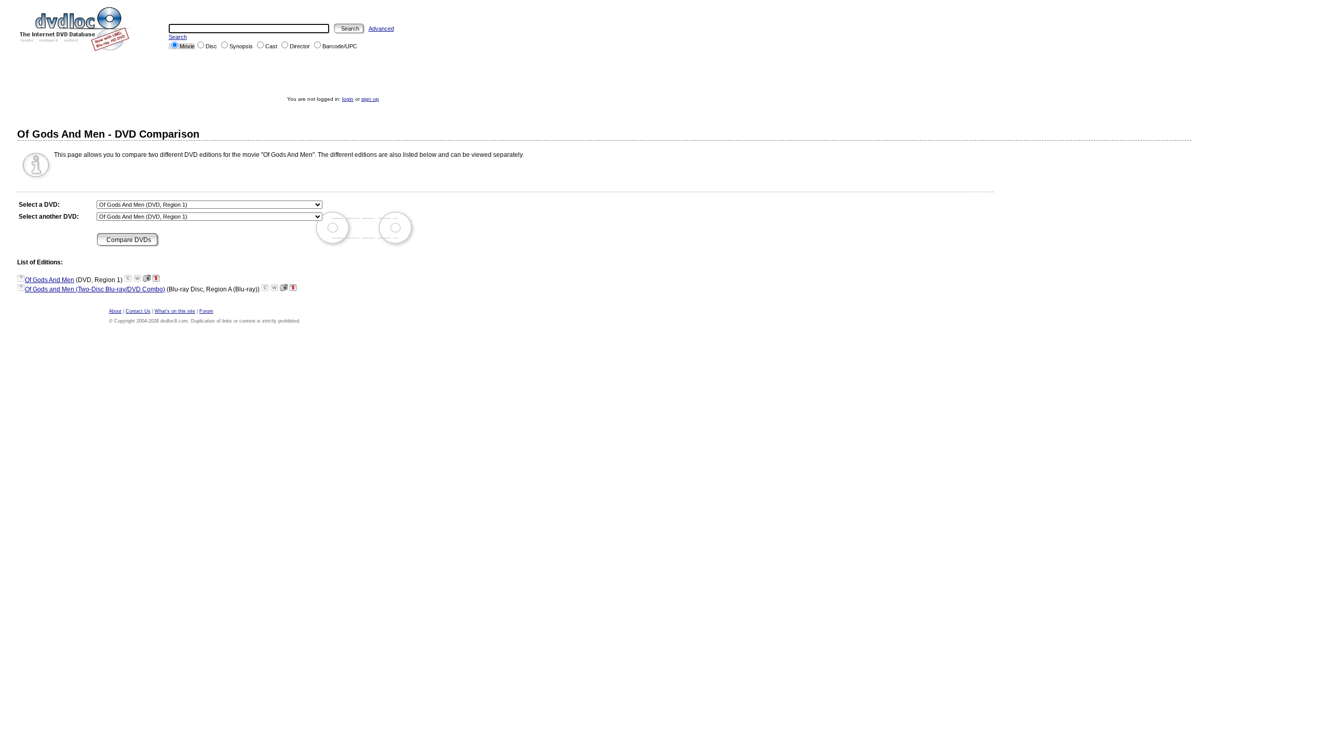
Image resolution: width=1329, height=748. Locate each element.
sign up (370, 99)
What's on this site (175, 311)
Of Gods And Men (49, 280)
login (348, 99)
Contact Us (138, 311)
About (115, 311)
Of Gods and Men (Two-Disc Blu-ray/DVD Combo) (95, 289)
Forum (206, 311)
